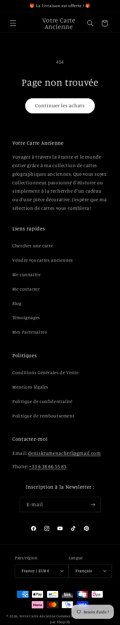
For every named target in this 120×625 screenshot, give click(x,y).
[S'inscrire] (93, 504)
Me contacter (26, 288)
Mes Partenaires (29, 331)
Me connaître (26, 274)
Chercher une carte (32, 245)
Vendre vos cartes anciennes (42, 260)
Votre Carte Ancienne (37, 616)
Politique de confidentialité (42, 401)
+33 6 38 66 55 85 (47, 466)
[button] (13, 23)
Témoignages (26, 317)
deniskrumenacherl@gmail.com (64, 453)
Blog (17, 303)
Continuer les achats (60, 105)
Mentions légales (30, 386)
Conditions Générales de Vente (45, 372)
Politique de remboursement (43, 415)
